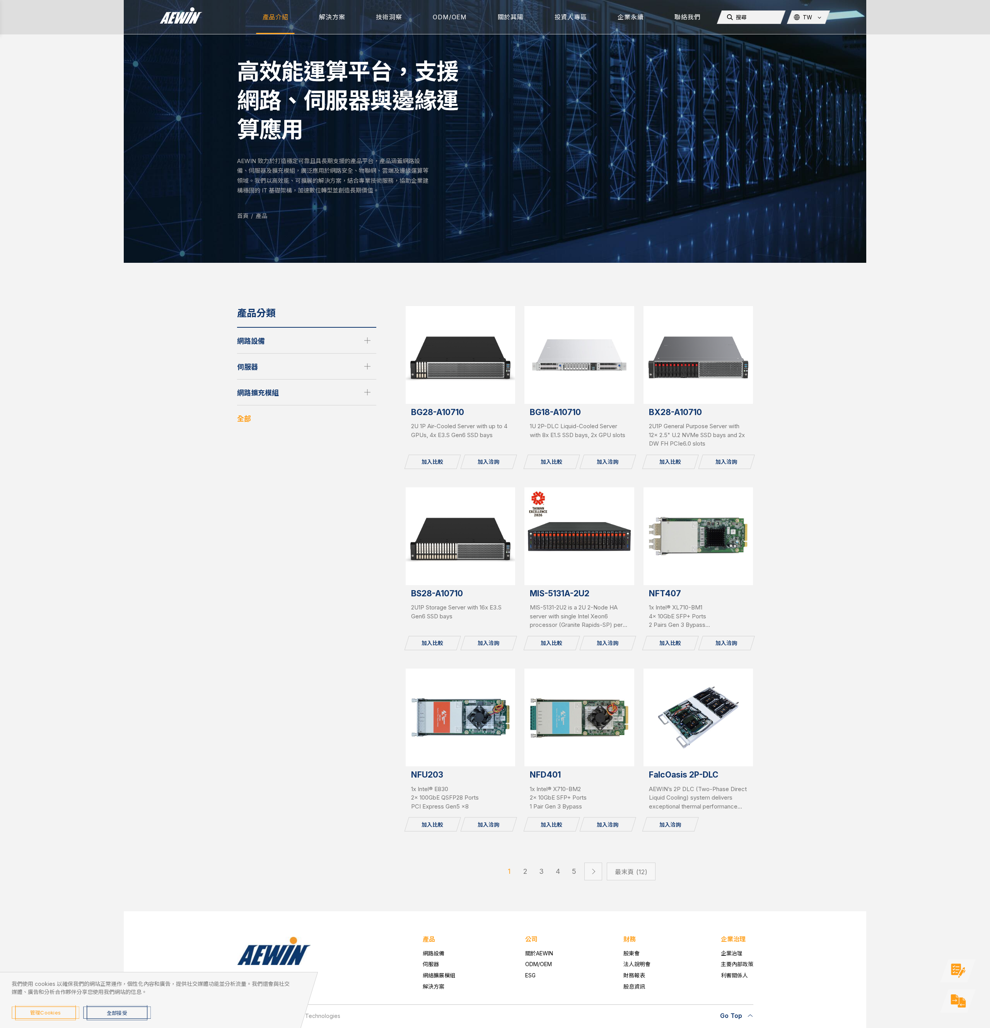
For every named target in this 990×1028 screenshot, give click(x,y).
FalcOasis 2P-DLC (684, 775)
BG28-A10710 (437, 412)
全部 (244, 419)
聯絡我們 (687, 17)
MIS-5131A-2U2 (559, 593)
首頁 (243, 216)
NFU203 (427, 775)
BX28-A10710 (675, 412)
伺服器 (247, 367)
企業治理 (731, 953)
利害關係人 (734, 975)
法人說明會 (636, 964)
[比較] (957, 1001)
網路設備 (251, 341)
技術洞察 (389, 17)
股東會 (631, 953)
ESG (530, 975)
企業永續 (631, 17)
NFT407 (665, 593)
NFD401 (545, 775)
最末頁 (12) (631, 872)
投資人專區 (571, 17)
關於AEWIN (539, 953)
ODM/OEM (450, 17)
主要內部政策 (737, 964)
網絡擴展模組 (439, 975)
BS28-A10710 (437, 593)
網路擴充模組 (258, 393)
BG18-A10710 (555, 412)
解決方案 (332, 17)
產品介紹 (275, 17)
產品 (261, 216)
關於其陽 (511, 17)
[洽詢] (957, 970)
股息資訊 (634, 986)
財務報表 (634, 975)
